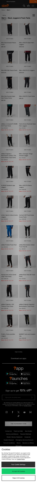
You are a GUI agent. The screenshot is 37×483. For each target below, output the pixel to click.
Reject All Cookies (19, 478)
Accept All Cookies (18, 471)
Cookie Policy (21, 459)
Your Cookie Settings (18, 464)
